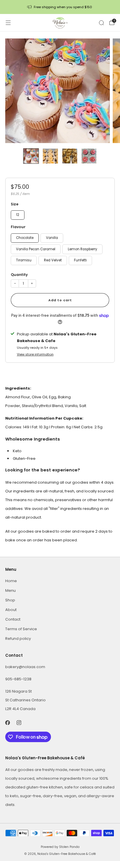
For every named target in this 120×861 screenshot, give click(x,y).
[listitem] (60, 7)
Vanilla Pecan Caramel (35, 249)
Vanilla (52, 237)
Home (11, 581)
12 (17, 214)
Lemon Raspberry (82, 249)
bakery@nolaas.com (25, 667)
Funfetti (80, 260)
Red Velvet (53, 260)
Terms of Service (21, 629)
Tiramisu (23, 260)
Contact (12, 619)
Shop (10, 600)
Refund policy (18, 638)
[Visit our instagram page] (18, 722)
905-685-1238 (18, 679)
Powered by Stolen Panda (60, 847)
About (11, 609)
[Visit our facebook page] (7, 722)
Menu (10, 590)
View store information (35, 354)
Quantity (19, 274)
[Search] (101, 23)
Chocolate (24, 237)
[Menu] (8, 23)
